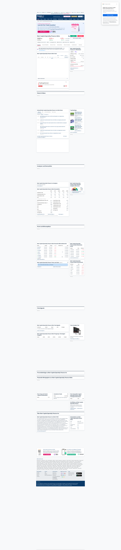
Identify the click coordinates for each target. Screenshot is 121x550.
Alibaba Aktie (75, 468)
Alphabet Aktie (69, 466)
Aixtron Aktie (47, 469)
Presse (38, 475)
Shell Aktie (60, 469)
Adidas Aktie (61, 468)
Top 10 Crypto (56, 12)
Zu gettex (72, 69)
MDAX (54, 460)
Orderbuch (39, 266)
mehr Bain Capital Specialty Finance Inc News (44, 136)
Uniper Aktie (56, 469)
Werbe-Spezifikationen (48, 475)
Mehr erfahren (43, 31)
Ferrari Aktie (44, 465)
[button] (67, 16)
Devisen (78, 19)
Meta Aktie (45, 467)
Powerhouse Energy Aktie (45, 461)
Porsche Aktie (50, 467)
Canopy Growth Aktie (40, 468)
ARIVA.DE (59, 485)
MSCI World (48, 12)
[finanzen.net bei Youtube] (65, 473)
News (42, 19)
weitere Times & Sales (56, 266)
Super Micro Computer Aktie (76, 465)
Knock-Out (72, 409)
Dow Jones (60, 460)
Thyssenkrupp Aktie (40, 467)
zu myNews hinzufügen (41, 137)
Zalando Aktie (46, 468)
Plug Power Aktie (45, 464)
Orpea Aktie (81, 460)
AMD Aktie (64, 466)
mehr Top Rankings (73, 132)
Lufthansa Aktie (60, 463)
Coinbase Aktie (54, 466)
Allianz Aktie (50, 463)
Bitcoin (67, 12)
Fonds (48, 19)
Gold (81, 12)
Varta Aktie (68, 467)
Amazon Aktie (39, 462)
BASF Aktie (66, 462)
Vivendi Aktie (64, 465)
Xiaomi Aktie (64, 467)
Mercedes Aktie (79, 464)
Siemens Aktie (54, 463)
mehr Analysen (39, 185)
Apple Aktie (60, 464)
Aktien (38, 19)
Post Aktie (38, 461)
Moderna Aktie (69, 465)
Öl (77, 12)
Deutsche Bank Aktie (73, 463)
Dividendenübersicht (40, 214)
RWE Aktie (38, 466)
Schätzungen (61, 214)
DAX (37, 12)
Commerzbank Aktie (77, 462)
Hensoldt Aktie (49, 465)
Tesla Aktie (54, 462)
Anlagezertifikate (73, 408)
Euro (72, 12)
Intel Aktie (70, 468)
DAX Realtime (50, 460)
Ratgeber (82, 19)
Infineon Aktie (49, 466)
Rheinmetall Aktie (49, 462)
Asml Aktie (43, 469)
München (38, 248)
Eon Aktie (71, 467)
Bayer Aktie (58, 462)
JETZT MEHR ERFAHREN (71, 454)
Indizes (45, 19)
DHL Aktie (62, 462)
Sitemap (38, 476)
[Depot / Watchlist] (69, 36)
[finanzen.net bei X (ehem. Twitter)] (61, 475)
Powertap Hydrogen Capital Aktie (54, 461)
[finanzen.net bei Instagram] (61, 473)
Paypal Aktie (54, 465)
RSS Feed (64, 136)
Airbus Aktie (74, 466)
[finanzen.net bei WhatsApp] (62, 477)
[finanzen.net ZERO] (53, 32)
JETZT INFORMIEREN (47, 454)
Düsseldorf (39, 247)
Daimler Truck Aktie (70, 464)
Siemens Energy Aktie (40, 463)
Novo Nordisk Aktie (44, 466)
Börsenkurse (39, 460)
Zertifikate (55, 19)
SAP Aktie (64, 464)
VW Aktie (64, 463)
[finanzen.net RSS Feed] (64, 477)
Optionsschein (79, 408)
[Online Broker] (40, 16)
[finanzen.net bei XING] (65, 475)
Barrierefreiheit (55, 479)
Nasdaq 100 (64, 460)
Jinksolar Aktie (55, 464)
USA (78, 427)
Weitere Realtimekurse (74, 68)
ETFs (51, 19)
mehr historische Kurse (74, 257)
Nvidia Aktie (44, 462)
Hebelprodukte (60, 19)
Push (38, 57)
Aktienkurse (43, 460)
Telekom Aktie (59, 465)
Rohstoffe (70, 19)
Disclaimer (54, 475)
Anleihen (66, 19)
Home (38, 21)
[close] (117, 4)
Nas (61, 12)
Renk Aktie (75, 464)
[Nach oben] (83, 549)
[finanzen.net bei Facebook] (63, 473)
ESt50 (43, 12)
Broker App (70, 475)
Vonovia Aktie (76, 467)
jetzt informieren (42, 50)
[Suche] (62, 16)
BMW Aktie (78, 466)
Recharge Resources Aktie (64, 461)
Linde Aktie (79, 468)
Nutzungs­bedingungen (56, 476)
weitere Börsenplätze (40, 259)
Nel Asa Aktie (79, 463)
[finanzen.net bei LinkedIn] (63, 475)
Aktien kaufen (65, 469)
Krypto (74, 19)
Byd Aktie (68, 463)
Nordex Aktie (66, 468)
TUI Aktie (45, 463)
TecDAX (56, 460)
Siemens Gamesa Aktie (75, 460)
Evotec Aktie (39, 469)
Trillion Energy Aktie (78, 461)
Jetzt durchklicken (78, 117)
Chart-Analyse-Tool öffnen (74, 338)
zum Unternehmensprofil (41, 431)
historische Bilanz (51, 214)
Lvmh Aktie (52, 469)
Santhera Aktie (71, 461)
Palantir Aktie (60, 466)
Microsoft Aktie (39, 464)
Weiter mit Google (110, 15)
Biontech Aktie (50, 464)
